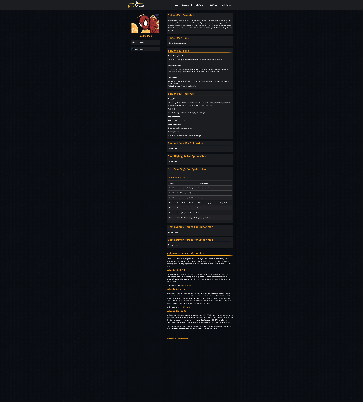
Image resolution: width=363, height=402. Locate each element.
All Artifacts (186, 307)
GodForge (213, 5)
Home (176, 5)
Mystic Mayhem (226, 5)
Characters (186, 5)
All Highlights (186, 285)
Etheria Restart (199, 5)
